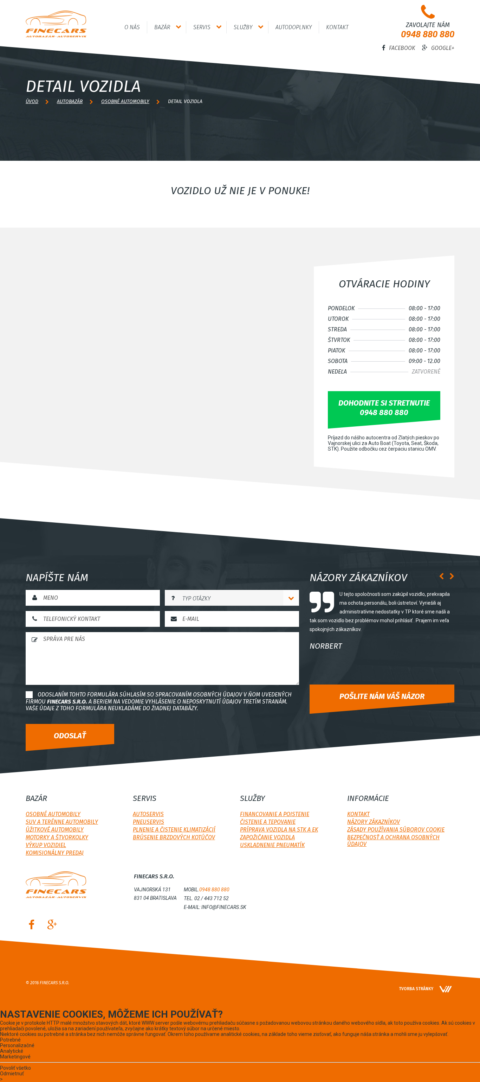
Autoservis (148, 814)
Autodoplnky (293, 27)
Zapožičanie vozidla (267, 837)
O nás (132, 27)
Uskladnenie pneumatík (272, 845)
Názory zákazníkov (373, 822)
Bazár (162, 27)
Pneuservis (148, 822)
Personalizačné (17, 1045)
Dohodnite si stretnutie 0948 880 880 (384, 407)
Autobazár (70, 101)
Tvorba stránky (416, 988)
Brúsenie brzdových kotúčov (174, 837)
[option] (382, 622)
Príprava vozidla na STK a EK (279, 829)
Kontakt (337, 27)
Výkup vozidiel (46, 845)
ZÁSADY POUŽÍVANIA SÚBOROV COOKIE (396, 829)
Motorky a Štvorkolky (57, 837)
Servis (201, 27)
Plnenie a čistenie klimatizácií (174, 829)
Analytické (11, 1051)
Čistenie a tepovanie (268, 822)
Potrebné (10, 1040)
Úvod (32, 101)
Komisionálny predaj (55, 852)
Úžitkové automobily (55, 829)
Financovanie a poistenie (274, 814)
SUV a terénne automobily (62, 822)
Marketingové (15, 1056)
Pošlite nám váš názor (381, 696)
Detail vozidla (185, 101)
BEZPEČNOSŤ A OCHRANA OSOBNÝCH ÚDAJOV (393, 840)
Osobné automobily (125, 101)
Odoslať (70, 735)
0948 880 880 (427, 34)
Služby (243, 27)
